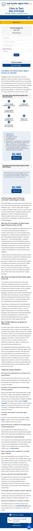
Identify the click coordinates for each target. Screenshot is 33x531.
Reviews (13, 13)
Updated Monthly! (10, 135)
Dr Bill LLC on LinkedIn (18, 515)
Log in (25, 13)
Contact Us (20, 13)
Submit (16, 55)
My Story (8, 13)
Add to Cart (16, 158)
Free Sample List (10, 133)
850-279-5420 (16, 11)
